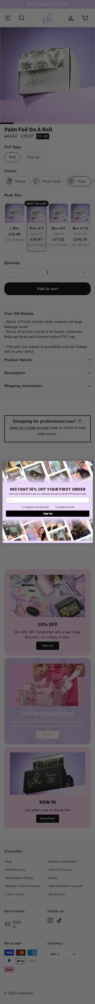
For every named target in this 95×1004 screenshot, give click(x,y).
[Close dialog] (90, 464)
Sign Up (47, 513)
